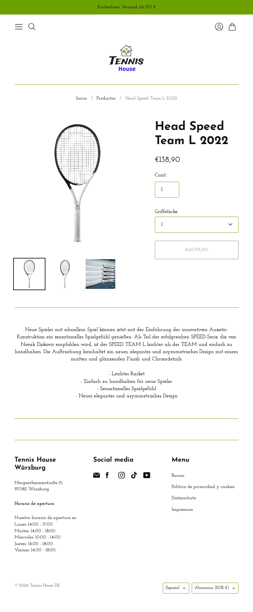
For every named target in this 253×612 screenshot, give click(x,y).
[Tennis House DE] (127, 59)
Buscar (178, 475)
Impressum (182, 509)
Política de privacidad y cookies (203, 486)
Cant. (161, 175)
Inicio (81, 98)
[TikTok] (134, 477)
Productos (106, 98)
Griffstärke (166, 211)
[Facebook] (107, 477)
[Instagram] (121, 477)
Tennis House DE (45, 585)
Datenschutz (184, 498)
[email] (96, 477)
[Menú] (19, 27)
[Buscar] (32, 26)
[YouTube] (146, 477)
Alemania (212, 588)
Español (173, 588)
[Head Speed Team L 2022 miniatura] (29, 274)
